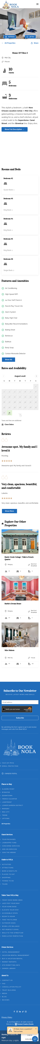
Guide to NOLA (7, 860)
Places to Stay (7, 784)
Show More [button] (9, 511)
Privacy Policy (7, 1017)
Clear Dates (9, 424)
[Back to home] (10, 5)
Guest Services (7, 834)
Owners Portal (11, 773)
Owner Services (7, 947)
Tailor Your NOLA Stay (10, 895)
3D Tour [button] (31, 36)
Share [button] (36, 43)
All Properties (10, 43)
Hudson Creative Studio (25, 1024)
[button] (37, 4)
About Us (5, 975)
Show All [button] (8, 360)
